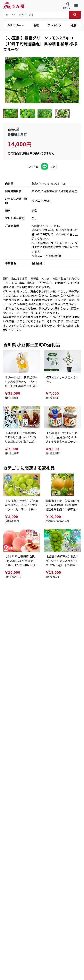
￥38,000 (12, 393)
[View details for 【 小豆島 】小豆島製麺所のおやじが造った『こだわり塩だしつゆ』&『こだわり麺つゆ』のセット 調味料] (21, 417)
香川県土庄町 (17, 134)
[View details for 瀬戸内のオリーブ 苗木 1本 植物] (62, 361)
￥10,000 (53, 516)
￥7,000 (52, 393)
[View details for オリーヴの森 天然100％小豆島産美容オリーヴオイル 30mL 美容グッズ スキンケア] (21, 361)
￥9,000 (52, 448)
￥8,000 (11, 516)
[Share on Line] (44, 166)
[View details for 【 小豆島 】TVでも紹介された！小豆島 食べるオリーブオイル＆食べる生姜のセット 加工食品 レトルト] (62, 417)
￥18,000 (53, 572)
